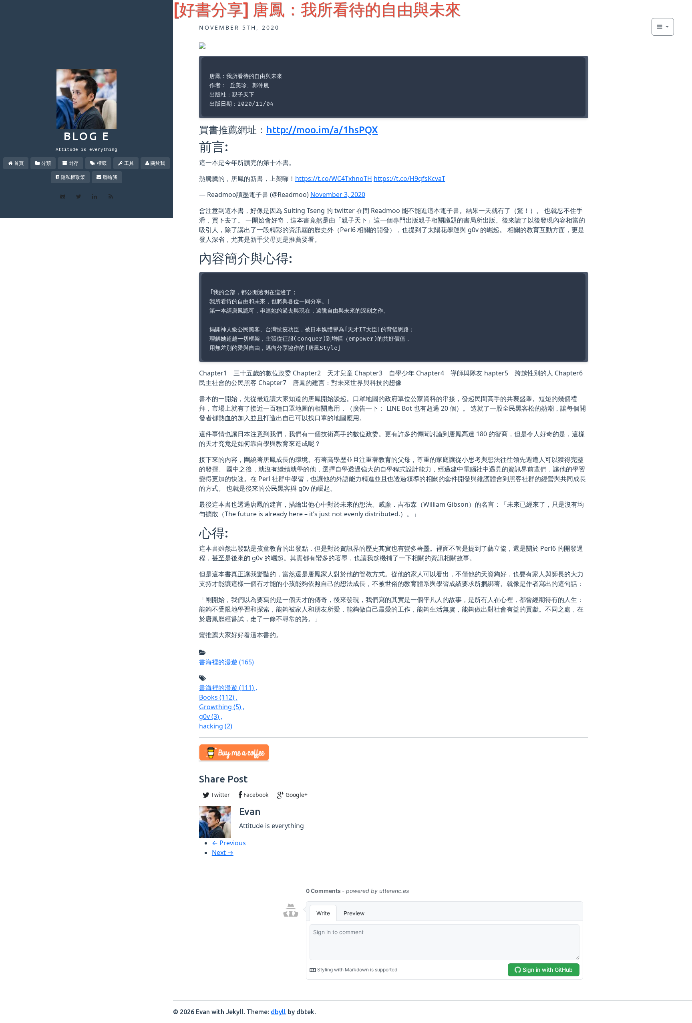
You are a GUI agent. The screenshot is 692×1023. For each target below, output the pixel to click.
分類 (46, 163)
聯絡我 (110, 177)
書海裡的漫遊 (226, 662)
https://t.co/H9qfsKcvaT (409, 178)
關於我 (158, 163)
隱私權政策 (73, 177)
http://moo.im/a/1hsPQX (322, 129)
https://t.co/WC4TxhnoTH (333, 178)
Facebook (255, 794)
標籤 (102, 163)
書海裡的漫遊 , (228, 687)
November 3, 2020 (337, 194)
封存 (73, 163)
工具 (129, 163)
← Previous (229, 842)
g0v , (210, 716)
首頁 (19, 163)
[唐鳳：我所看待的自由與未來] (202, 44)
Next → (222, 852)
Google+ (296, 794)
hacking (215, 726)
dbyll (278, 1011)
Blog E (87, 136)
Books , (218, 697)
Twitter (219, 794)
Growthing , (221, 706)
